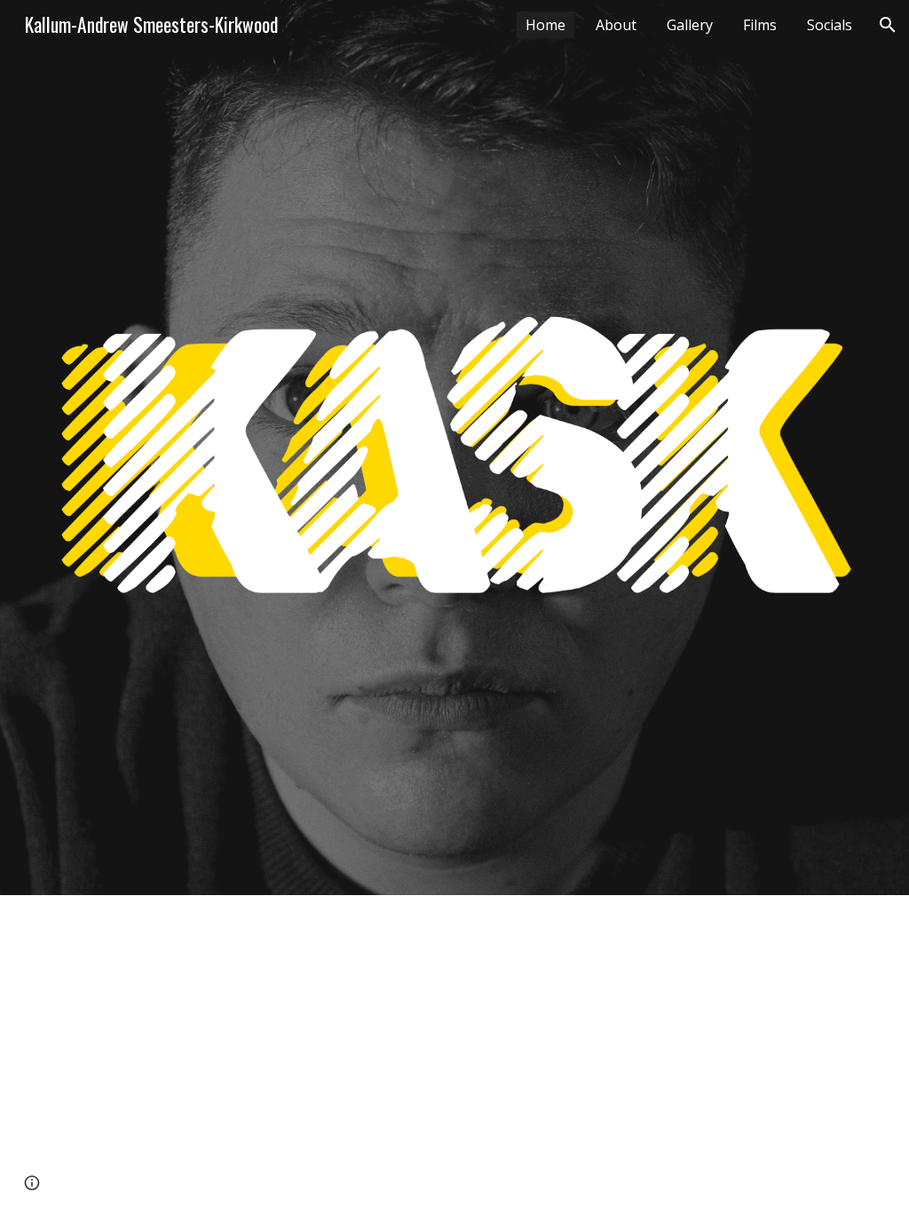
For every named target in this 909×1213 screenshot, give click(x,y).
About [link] (616, 25)
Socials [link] (829, 25)
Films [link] (760, 25)
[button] (887, 25)
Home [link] (545, 25)
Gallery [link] (690, 25)
